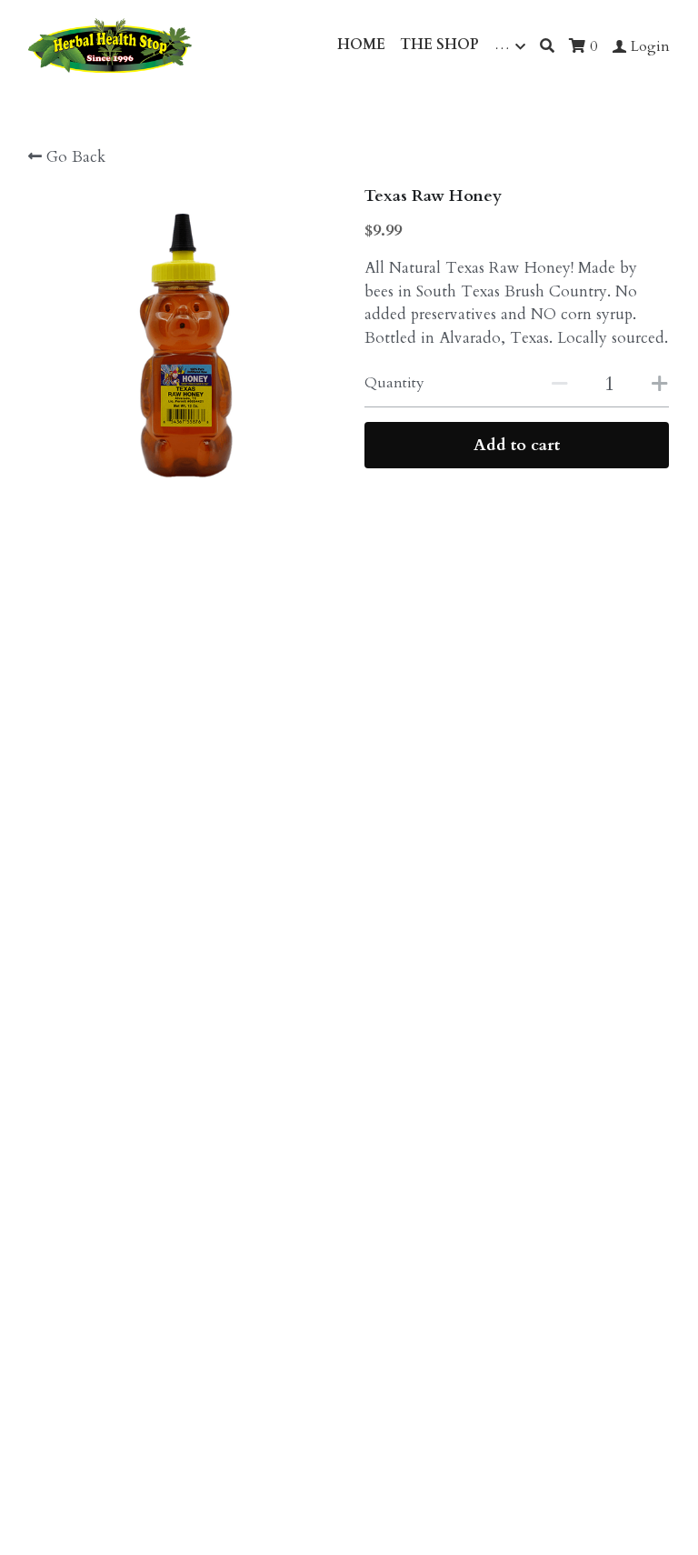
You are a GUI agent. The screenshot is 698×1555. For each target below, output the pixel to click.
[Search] (547, 46)
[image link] (110, 44)
